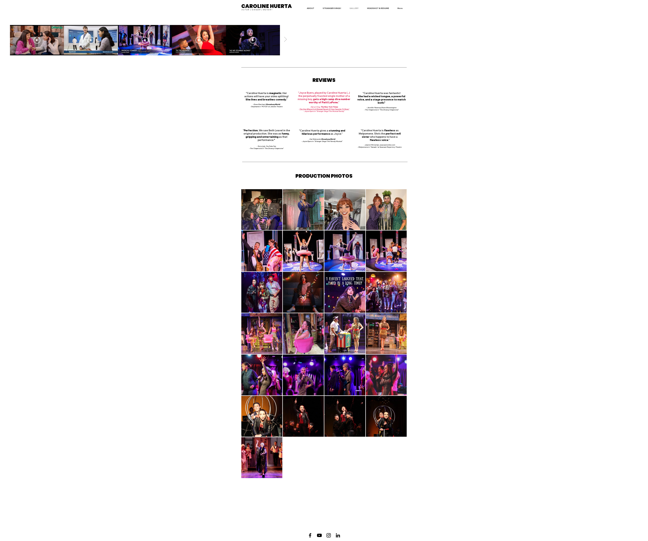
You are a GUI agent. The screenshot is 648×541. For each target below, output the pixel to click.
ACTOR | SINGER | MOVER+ (257, 10)
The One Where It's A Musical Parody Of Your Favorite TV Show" (324, 109)
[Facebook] (310, 535)
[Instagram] (329, 535)
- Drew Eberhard (259, 104)
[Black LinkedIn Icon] (338, 535)
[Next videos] (285, 39)
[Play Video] (37, 40)
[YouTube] (319, 535)
